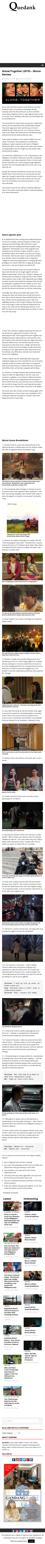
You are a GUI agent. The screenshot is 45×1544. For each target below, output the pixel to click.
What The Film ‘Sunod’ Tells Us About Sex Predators (31, 1357)
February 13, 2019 (9, 79)
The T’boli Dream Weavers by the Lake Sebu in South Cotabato (11, 1402)
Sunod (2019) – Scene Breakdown (32, 1308)
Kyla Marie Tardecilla (24, 79)
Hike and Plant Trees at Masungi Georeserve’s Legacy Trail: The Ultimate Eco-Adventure (11, 1373)
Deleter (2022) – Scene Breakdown (32, 1215)
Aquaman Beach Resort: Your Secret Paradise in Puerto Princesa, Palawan (12, 1341)
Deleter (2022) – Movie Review (31, 1239)
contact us (5, 1450)
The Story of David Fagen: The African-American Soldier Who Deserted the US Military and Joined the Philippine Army (11, 1281)
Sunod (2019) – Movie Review (30, 1331)
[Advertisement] (22, 37)
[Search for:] (22, 1421)
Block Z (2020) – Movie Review (31, 1262)
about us (36, 1447)
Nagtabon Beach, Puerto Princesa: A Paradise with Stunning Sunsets (11, 1311)
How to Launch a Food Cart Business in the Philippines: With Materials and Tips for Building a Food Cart (11, 1219)
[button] (42, 65)
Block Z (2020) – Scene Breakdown (32, 1285)
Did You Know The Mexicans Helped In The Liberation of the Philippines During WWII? (11, 1250)
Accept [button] (31, 1541)
